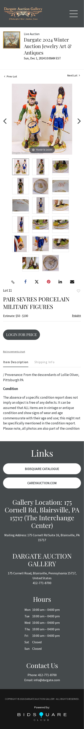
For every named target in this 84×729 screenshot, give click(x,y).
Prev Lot (11, 76)
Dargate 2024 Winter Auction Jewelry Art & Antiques (48, 46)
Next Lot (72, 75)
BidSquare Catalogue (42, 469)
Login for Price (21, 334)
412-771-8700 (42, 583)
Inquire (76, 315)
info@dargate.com (47, 680)
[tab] (15, 363)
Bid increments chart (14, 351)
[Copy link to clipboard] (13, 281)
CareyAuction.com (42, 483)
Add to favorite (78, 291)
